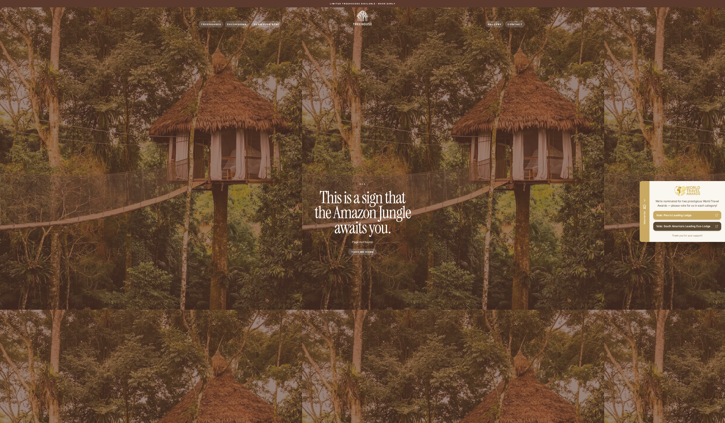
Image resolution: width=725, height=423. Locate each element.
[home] (362, 17)
